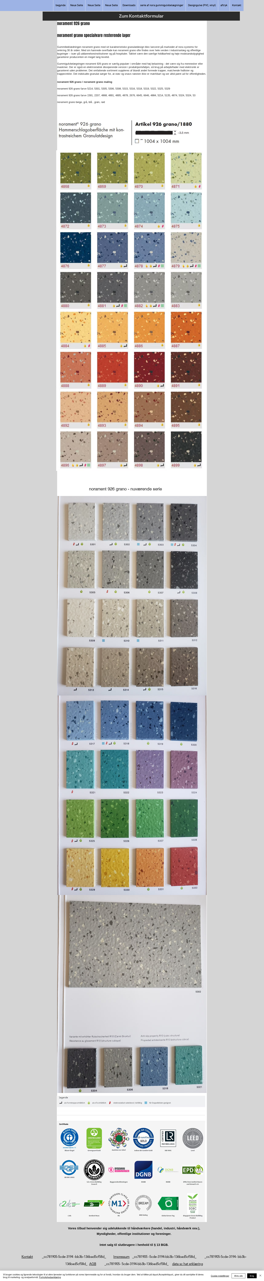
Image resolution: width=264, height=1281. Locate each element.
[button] (162, 5)
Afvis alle (238, 1275)
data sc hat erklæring (187, 1264)
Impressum (121, 1257)
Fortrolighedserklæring (50, 1277)
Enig (252, 1275)
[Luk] (260, 1276)
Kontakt (27, 1257)
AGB (92, 1264)
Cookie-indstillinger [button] (220, 1275)
